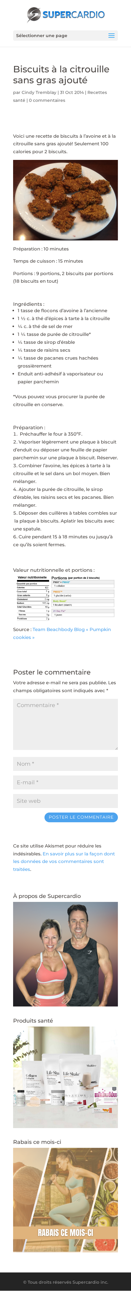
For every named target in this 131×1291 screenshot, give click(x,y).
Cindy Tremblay (39, 92)
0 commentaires (47, 100)
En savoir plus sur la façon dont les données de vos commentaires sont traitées (64, 861)
